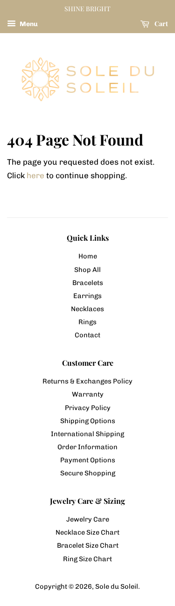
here (35, 175)
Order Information (87, 447)
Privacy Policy (88, 408)
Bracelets (87, 283)
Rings (87, 322)
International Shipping (87, 434)
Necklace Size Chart (87, 532)
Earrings (87, 296)
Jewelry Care (87, 519)
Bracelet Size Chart (88, 545)
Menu (28, 24)
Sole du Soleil (116, 586)
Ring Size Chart (87, 559)
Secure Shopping (87, 473)
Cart (160, 23)
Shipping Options (87, 421)
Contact (87, 335)
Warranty (88, 394)
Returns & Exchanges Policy (87, 381)
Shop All (87, 269)
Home (87, 256)
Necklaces (87, 309)
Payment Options (87, 460)
